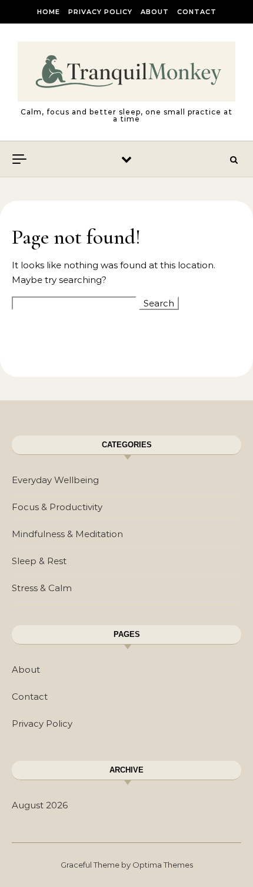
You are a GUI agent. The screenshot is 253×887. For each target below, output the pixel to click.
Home (48, 12)
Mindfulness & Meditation (67, 533)
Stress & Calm (42, 587)
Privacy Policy (100, 12)
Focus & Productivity (57, 506)
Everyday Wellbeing (55, 479)
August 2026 (40, 805)
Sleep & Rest (39, 560)
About (155, 12)
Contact (197, 12)
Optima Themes (162, 864)
